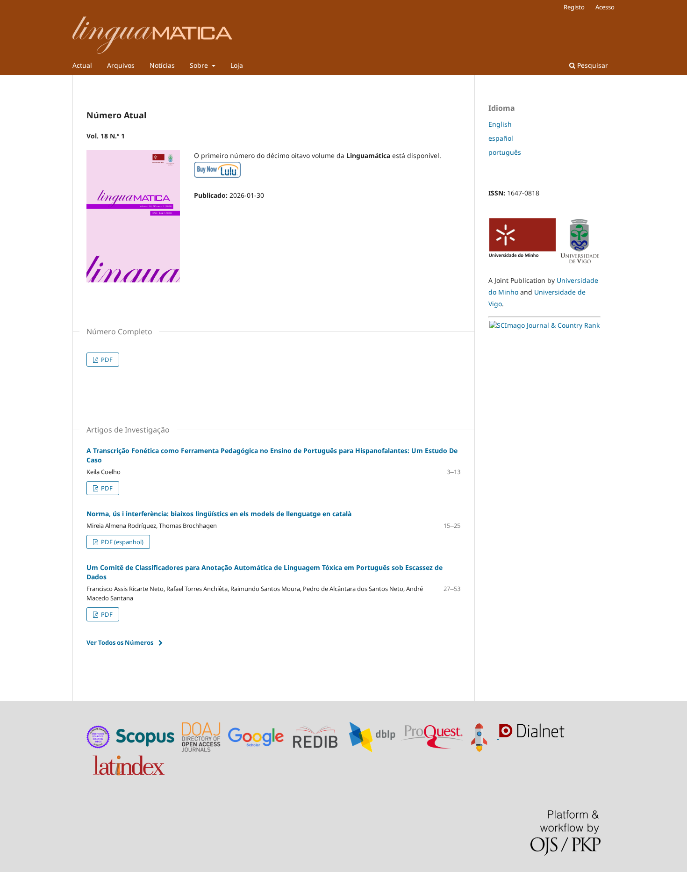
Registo (574, 7)
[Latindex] (129, 762)
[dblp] (374, 736)
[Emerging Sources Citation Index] (98, 736)
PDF (106, 359)
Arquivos (121, 65)
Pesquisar (591, 65)
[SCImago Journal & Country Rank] (544, 325)
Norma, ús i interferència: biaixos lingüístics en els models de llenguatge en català (218, 513)
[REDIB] (320, 736)
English (500, 124)
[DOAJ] (202, 736)
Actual (82, 65)
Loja (236, 65)
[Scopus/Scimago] (146, 736)
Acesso (605, 7)
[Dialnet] (534, 736)
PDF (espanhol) (121, 542)
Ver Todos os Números (119, 642)
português (504, 152)
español (500, 138)
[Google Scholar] (258, 736)
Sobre (200, 65)
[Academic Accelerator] (482, 736)
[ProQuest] (432, 736)
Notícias (162, 65)
